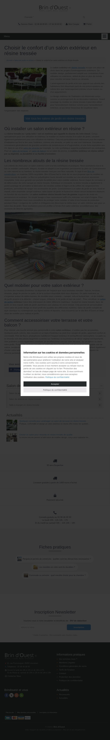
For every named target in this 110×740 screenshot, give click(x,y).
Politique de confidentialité (57, 377)
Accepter (55, 384)
